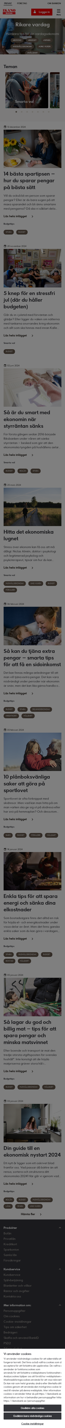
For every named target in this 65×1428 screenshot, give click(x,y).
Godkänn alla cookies (32, 1408)
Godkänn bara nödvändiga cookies (32, 1415)
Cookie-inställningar (32, 1423)
